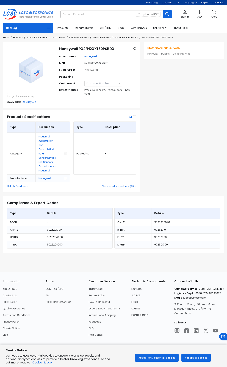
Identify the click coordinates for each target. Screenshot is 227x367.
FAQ (91, 328)
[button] (184, 14)
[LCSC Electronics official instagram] (177, 330)
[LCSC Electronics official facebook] (186, 330)
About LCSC (10, 289)
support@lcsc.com (194, 298)
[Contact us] (223, 336)
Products (18, 37)
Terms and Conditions (16, 315)
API (177, 2)
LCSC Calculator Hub (58, 302)
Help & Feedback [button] (17, 186)
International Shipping (102, 315)
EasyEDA (136, 289)
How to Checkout (99, 302)
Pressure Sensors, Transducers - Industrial (115, 37)
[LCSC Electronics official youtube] (215, 330)
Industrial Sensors (79, 37)
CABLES (135, 308)
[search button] (167, 14)
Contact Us (218, 2)
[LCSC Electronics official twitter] (205, 330)
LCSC (134, 302)
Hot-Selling (152, 2)
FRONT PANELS (139, 315)
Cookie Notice (11, 328)
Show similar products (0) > (119, 186)
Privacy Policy (11, 321)
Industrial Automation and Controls (46, 37)
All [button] (130, 116)
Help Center (96, 335)
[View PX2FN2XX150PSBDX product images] (31, 70)
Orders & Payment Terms (104, 308)
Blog (5, 335)
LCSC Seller (9, 302)
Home (6, 37)
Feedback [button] (95, 321)
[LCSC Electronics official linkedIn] (196, 330)
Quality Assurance (14, 308)
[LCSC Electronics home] (28, 14)
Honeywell (90, 56)
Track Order (96, 289)
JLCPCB (135, 295)
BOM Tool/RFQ (54, 289)
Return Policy (97, 295)
